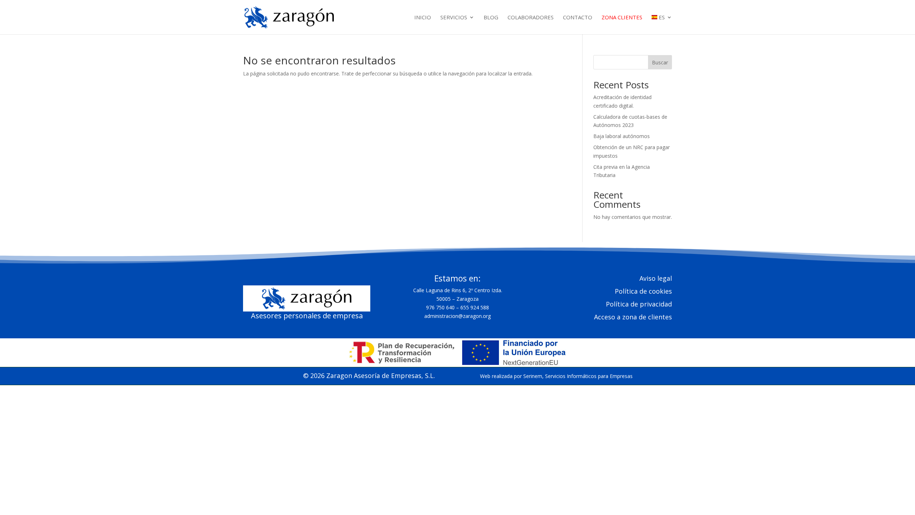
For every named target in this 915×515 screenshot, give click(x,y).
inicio (422, 18)
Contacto (577, 18)
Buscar (660, 62)
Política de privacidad (639, 304)
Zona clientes (622, 18)
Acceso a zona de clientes (633, 317)
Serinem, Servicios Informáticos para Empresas (578, 376)
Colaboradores (531, 18)
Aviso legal (655, 278)
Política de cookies (643, 291)
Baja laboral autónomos (621, 136)
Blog (491, 18)
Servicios (453, 18)
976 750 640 (440, 307)
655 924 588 (474, 307)
